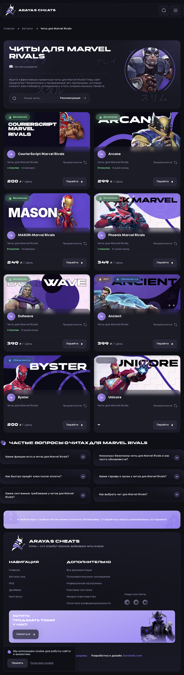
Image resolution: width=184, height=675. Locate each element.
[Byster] (47, 374)
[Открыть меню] (175, 10)
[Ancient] (137, 293)
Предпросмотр (72, 162)
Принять (17, 663)
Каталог (27, 29)
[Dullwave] (47, 293)
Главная (9, 29)
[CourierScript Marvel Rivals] (47, 131)
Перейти (72, 182)
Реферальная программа (84, 583)
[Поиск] (164, 10)
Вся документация (79, 570)
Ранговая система (79, 590)
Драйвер (15, 590)
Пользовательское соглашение (88, 577)
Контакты (15, 597)
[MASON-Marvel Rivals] (47, 212)
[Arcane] (137, 131)
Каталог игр (17, 577)
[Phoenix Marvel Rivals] (137, 212)
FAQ (11, 583)
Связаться (23, 634)
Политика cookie (42, 663)
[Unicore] (137, 374)
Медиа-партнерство (81, 597)
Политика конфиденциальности (89, 603)
